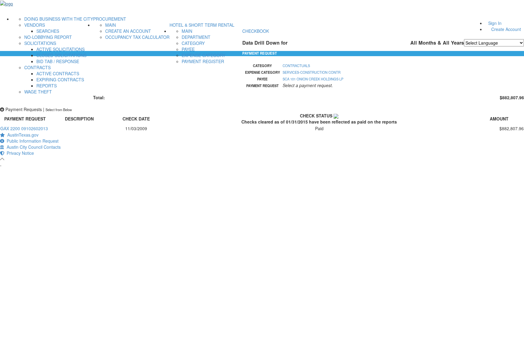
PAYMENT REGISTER (203, 61)
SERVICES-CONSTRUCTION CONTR (312, 72)
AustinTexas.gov (22, 135)
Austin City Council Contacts (32, 147)
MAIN (110, 25)
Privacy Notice (19, 153)
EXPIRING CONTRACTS (60, 79)
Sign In (495, 23)
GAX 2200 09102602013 (24, 128)
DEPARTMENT (196, 37)
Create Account (506, 29)
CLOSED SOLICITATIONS (61, 55)
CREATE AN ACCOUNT (128, 31)
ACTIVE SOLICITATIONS (60, 49)
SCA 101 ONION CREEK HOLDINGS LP (313, 78)
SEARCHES (47, 31)
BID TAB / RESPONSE (57, 61)
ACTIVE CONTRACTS (57, 73)
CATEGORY (193, 43)
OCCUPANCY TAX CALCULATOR (137, 37)
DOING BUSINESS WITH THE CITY (58, 19)
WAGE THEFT (38, 92)
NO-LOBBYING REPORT (48, 37)
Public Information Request (31, 141)
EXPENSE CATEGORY (203, 55)
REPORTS (46, 86)
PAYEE (188, 49)
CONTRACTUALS (296, 65)
